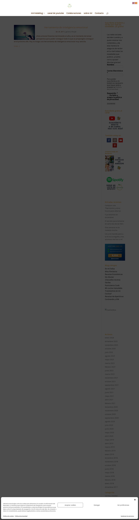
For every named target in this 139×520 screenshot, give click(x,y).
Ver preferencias (123, 505)
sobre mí (88, 13)
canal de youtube (56, 13)
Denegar (97, 505)
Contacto (99, 13)
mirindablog (37, 13)
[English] (133, 3)
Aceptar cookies (70, 505)
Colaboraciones (73, 13)
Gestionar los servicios (127, 516)
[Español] (136, 3)
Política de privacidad (21, 516)
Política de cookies (8, 516)
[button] (135, 500)
